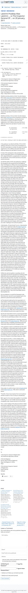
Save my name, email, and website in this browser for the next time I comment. (14, 560)
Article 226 (9, 97)
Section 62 (19, 308)
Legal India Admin (6, 22)
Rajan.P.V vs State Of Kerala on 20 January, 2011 (21, 523)
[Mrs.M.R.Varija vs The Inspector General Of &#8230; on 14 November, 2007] (19, 496)
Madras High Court (16, 7)
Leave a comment (16, 22)
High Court (7, 7)
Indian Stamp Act (5, 309)
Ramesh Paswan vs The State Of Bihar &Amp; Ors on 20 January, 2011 (8, 523)
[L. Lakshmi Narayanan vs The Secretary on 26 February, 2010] (7, 496)
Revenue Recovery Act (6, 359)
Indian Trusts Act (22, 226)
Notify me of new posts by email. (10, 575)
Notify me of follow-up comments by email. (12, 573)
